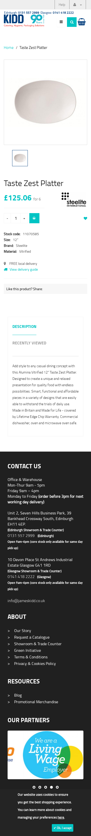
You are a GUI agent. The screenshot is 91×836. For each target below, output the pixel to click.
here (61, 817)
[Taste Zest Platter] (45, 102)
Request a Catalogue (29, 637)
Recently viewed (29, 343)
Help (62, 4)
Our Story (19, 630)
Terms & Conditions (28, 657)
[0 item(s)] (81, 26)
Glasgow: (57, 12)
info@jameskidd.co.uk (26, 600)
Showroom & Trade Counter (35, 643)
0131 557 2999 (21, 535)
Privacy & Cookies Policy (32, 663)
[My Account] (78, 4)
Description (24, 326)
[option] (45, 105)
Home (9, 47)
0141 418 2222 (21, 576)
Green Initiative (24, 650)
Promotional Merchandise (33, 701)
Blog (15, 695)
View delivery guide (23, 269)
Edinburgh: (21, 12)
